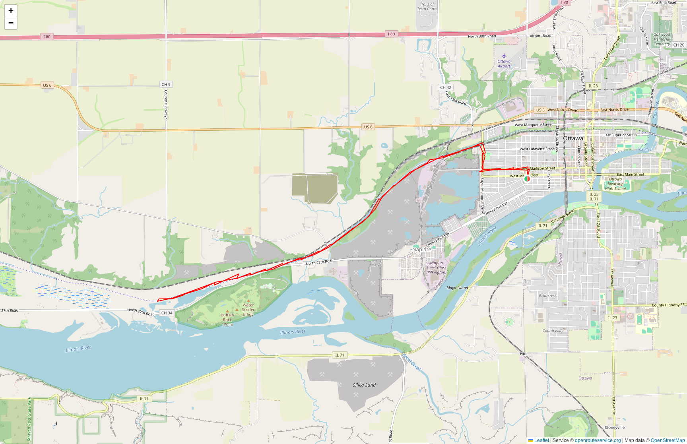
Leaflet (541, 440)
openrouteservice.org (598, 440)
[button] (527, 179)
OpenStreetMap (668, 440)
